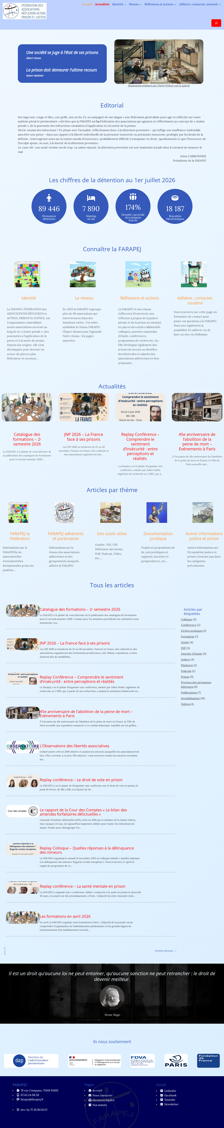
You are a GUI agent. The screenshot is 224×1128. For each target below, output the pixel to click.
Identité (29, 298)
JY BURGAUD (38, 1109)
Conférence (188, 625)
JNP (183, 648)
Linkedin (170, 1090)
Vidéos (185, 704)
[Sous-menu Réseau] (141, 4)
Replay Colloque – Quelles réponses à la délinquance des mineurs (87, 850)
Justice (185, 659)
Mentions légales (103, 1100)
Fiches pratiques (192, 630)
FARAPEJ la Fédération (20, 536)
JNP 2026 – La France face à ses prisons (83, 437)
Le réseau (84, 298)
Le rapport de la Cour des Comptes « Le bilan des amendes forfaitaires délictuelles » (83, 812)
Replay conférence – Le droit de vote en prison (81, 780)
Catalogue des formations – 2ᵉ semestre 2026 (27, 439)
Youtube (169, 1099)
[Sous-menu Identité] (125, 4)
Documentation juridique (158, 536)
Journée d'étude (191, 653)
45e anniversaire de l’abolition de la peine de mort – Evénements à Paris (197, 441)
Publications (189, 692)
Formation (187, 636)
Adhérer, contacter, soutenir (195, 300)
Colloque (186, 619)
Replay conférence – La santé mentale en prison (82, 886)
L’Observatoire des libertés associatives (74, 746)
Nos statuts (99, 1105)
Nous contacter (102, 1095)
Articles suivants (166, 951)
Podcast (186, 671)
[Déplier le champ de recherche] (216, 23)
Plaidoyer (187, 665)
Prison (185, 676)
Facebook (170, 1095)
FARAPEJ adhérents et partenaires (66, 536)
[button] (119, 61)
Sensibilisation (190, 698)
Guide (185, 642)
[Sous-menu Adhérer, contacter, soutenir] (220, 4)
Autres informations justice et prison (204, 536)
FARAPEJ (20, 1084)
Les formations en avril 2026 (65, 916)
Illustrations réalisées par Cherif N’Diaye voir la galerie (159, 85)
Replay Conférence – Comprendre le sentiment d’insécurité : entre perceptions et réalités (140, 446)
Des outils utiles (112, 533)
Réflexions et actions (139, 298)
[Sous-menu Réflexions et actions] (175, 4)
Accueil (87, 4)
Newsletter (171, 1104)
